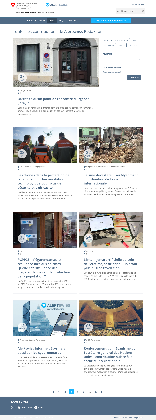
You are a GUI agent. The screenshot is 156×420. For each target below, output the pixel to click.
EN (142, 4)
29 (96, 391)
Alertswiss (24, 340)
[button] (143, 11)
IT (139, 4)
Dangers (23, 90)
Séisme (123, 167)
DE (133, 4)
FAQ (62, 21)
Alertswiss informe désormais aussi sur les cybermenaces (41, 350)
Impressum (138, 417)
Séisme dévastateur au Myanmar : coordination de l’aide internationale (111, 179)
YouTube (26, 407)
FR (136, 4)
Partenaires (40, 340)
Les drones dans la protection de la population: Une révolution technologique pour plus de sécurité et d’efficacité (43, 181)
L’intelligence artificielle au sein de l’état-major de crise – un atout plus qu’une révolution (110, 263)
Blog (53, 21)
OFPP (29, 90)
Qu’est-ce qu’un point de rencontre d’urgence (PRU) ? (53, 101)
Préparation (37, 21)
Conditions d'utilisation (123, 417)
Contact (74, 21)
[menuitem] (53, 391)
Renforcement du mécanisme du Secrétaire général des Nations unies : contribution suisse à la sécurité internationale (110, 354)
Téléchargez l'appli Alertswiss (112, 21)
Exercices (133, 45)
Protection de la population (35, 167)
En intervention (92, 251)
